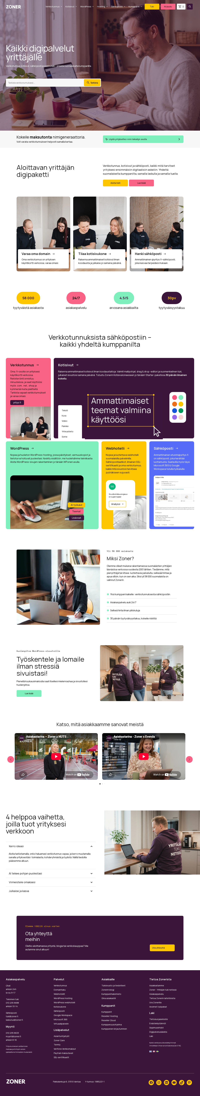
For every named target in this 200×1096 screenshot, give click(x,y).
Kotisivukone (60, 1006)
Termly (57, 1044)
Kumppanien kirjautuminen (114, 1028)
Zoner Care (59, 1040)
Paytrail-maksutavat (63, 1053)
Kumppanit (134, 6)
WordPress (85, 6)
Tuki (152, 6)
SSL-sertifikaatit (61, 1057)
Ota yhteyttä (158, 947)
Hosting (101, 6)
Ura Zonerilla (155, 1002)
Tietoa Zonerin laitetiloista (162, 998)
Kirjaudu (168, 6)
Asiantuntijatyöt (61, 1036)
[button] (190, 7)
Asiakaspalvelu (156, 994)
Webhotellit (59, 994)
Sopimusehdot (156, 1027)
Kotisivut (69, 6)
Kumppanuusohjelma (111, 1024)
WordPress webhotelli (64, 1002)
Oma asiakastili (108, 998)
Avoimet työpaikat (158, 1006)
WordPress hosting (63, 998)
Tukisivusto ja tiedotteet (113, 985)
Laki (151, 1036)
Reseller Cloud (108, 1020)
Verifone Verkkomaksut (65, 1048)
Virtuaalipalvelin (61, 1023)
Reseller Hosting (109, 1016)
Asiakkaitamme (156, 985)
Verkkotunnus (53, 6)
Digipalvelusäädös (158, 1031)
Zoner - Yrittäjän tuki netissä (162, 989)
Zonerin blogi (107, 989)
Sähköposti (117, 6)
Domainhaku (60, 989)
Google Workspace (63, 1015)
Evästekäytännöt (157, 1023)
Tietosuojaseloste (158, 1019)
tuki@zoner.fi (12, 1016)
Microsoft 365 (60, 1019)
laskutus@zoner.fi (14, 1019)
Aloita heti (115, 183)
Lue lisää (141, 183)
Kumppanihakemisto (111, 994)
